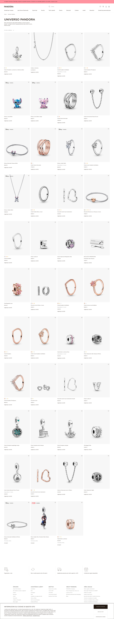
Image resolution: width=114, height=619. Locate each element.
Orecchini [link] (15, 598)
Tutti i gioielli (52, 10)
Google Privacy (36, 615)
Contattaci (33, 588)
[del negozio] (103, 6)
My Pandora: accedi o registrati (19, 590)
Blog (67, 596)
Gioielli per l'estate (8, 10)
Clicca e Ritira (33, 598)
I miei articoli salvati (53, 594)
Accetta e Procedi (100, 606)
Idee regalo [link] (15, 601)
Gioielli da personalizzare (104, 10)
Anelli (84, 10)
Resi (32, 590)
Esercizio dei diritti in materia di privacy (92, 596)
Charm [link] (14, 592)
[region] (57, 611)
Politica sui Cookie (87, 592)
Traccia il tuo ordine (53, 588)
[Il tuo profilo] (106, 6)
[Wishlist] (100, 6)
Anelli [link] (14, 596)
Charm (60, 10)
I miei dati (51, 592)
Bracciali (68, 10)
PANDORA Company (70, 588)
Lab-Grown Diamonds (22, 10)
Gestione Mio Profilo (53, 596)
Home (5, 14)
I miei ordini (51, 590)
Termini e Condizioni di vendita (90, 598)
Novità (43, 10)
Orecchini (92, 10)
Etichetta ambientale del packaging (73, 594)
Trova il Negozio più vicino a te (72, 590)
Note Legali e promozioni (89, 588)
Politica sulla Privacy (88, 594)
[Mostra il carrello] (109, 6)
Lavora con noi (69, 592)
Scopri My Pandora (17, 588)
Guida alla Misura (34, 601)
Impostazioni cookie (100, 616)
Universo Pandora (11, 14)
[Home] (8, 6)
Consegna (33, 592)
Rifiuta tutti (101, 611)
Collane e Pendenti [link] (17, 599)
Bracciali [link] (14, 594)
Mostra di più (7, 25)
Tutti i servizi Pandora (35, 599)
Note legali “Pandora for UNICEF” (91, 590)
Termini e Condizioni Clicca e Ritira (91, 599)
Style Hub (34, 10)
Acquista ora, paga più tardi (36, 596)
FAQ (32, 594)
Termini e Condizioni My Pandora (91, 601)
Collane (77, 10)
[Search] (49, 6)
